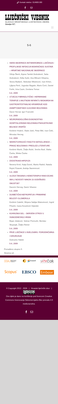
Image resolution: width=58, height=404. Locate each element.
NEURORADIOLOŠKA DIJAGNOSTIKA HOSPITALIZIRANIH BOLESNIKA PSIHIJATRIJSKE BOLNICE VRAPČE (31, 123)
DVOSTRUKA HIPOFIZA (19, 161)
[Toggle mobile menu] (52, 27)
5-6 (10, 93)
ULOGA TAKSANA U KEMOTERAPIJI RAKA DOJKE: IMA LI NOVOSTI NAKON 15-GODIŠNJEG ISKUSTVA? (31, 179)
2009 (15, 93)
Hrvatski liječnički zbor (40, 288)
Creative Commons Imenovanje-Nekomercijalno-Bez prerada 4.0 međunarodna (29, 300)
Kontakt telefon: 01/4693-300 (31, 2)
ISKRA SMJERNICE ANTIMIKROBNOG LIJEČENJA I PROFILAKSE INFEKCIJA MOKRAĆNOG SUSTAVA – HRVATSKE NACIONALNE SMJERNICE (31, 66)
